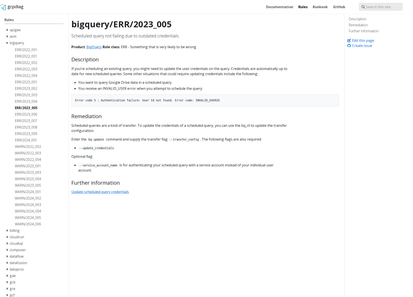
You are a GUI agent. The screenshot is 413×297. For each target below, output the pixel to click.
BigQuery (94, 47)
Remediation (358, 25)
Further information (364, 31)
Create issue (361, 45)
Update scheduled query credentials (100, 191)
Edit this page (362, 40)
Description (357, 19)
